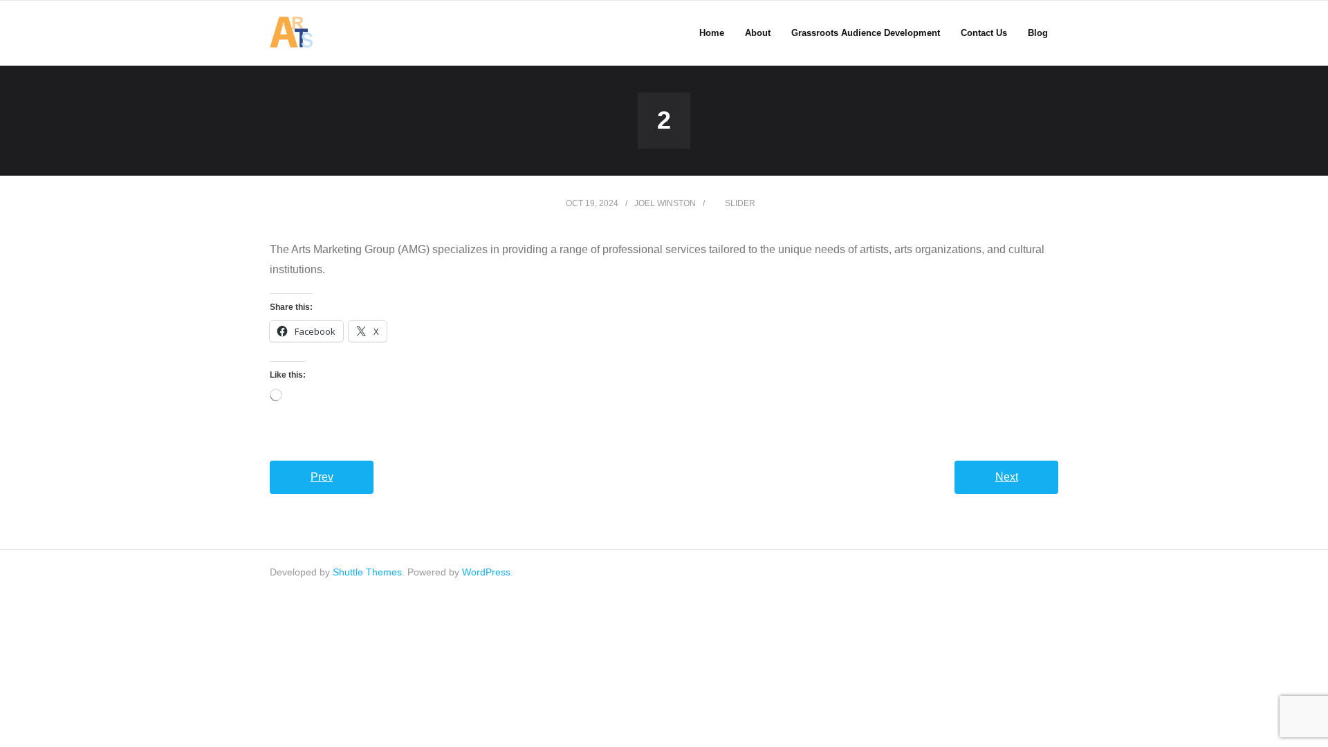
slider (740, 203)
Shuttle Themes (367, 572)
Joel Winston (665, 203)
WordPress (486, 572)
